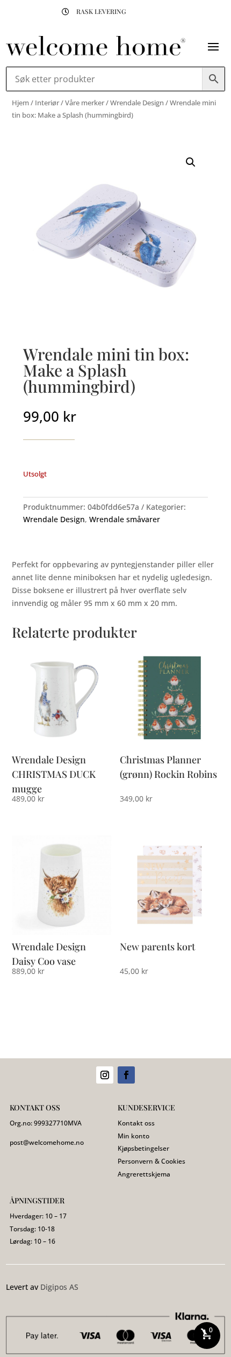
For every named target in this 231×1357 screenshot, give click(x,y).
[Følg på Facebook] (126, 1075)
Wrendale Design (137, 102)
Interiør (47, 102)
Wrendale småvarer (124, 519)
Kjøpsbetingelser (143, 1148)
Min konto (133, 1136)
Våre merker (84, 102)
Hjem (20, 102)
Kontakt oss (136, 1123)
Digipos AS (59, 1287)
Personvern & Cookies (151, 1161)
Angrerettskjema (144, 1174)
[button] (190, 162)
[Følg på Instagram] (104, 1075)
